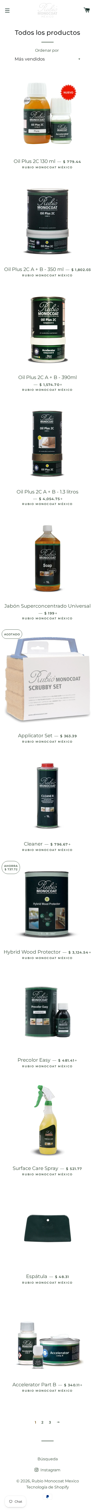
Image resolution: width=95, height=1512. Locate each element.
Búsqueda (48, 1459)
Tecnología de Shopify (47, 1487)
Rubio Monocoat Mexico (55, 1481)
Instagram (49, 1470)
